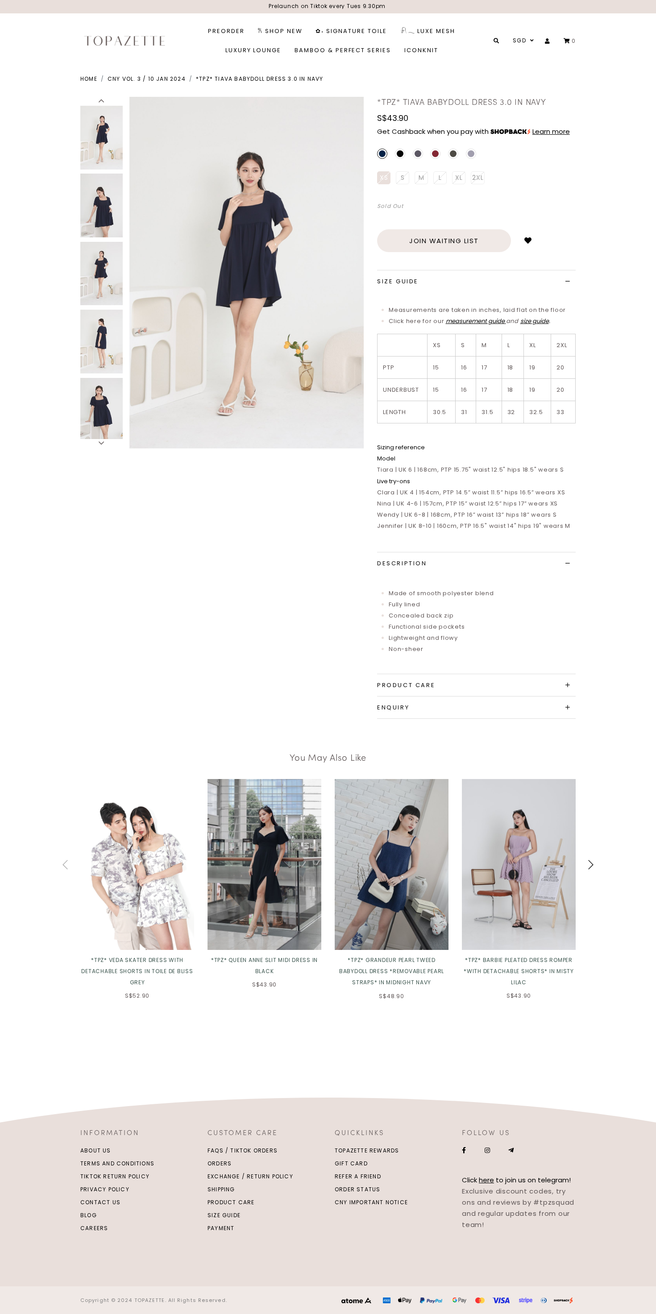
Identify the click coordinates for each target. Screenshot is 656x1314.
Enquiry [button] (393, 707)
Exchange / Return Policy (250, 1176)
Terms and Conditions (117, 1163)
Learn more (551, 131)
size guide (534, 321)
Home (88, 79)
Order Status (357, 1189)
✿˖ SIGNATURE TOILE (351, 31)
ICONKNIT (421, 50)
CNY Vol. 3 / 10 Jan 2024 (147, 79)
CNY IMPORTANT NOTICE (371, 1202)
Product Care (231, 1202)
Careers (94, 1228)
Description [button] (402, 563)
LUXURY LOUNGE (253, 50)
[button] (101, 101)
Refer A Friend (358, 1176)
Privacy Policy (104, 1189)
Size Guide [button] (398, 281)
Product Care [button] (406, 685)
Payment (221, 1228)
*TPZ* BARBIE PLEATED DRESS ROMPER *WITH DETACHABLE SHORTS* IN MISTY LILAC (519, 971)
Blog (88, 1215)
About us (95, 1150)
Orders (220, 1163)
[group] (101, 136)
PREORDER (226, 31)
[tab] (476, 281)
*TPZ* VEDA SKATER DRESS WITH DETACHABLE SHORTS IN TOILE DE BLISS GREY (137, 971)
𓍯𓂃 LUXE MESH (427, 31)
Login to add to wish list (527, 241)
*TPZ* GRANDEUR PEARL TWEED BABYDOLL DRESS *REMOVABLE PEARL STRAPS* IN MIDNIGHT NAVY (391, 971)
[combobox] (522, 40)
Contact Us (100, 1202)
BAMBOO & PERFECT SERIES (343, 50)
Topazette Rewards (367, 1150)
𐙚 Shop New (280, 31)
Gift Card (351, 1163)
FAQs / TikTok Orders (243, 1150)
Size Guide (224, 1215)
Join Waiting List (444, 240)
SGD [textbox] (519, 40)
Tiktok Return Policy (114, 1176)
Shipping (221, 1189)
